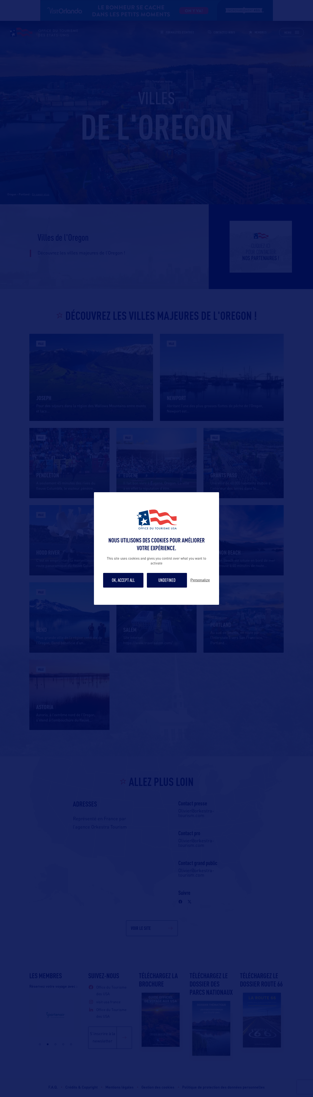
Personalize (200, 580)
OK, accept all (123, 580)
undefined (167, 580)
